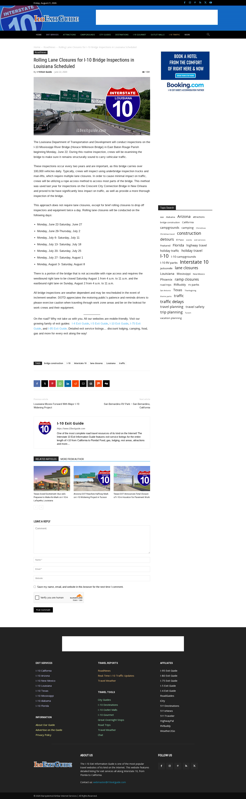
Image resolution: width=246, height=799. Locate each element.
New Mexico (199, 274)
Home (37, 47)
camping (188, 227)
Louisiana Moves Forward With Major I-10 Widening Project (56, 406)
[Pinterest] (195, 3)
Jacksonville (166, 268)
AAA (162, 217)
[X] (205, 3)
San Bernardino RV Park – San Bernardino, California (127, 406)
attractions (199, 217)
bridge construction (53, 363)
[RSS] (200, 3)
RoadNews (49, 47)
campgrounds (169, 227)
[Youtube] (210, 3)
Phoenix (166, 279)
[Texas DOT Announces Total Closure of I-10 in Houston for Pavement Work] (132, 478)
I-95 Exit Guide (57, 328)
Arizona (184, 216)
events (189, 240)
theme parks (166, 296)
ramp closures (187, 279)
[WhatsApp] (60, 383)
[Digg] (106, 383)
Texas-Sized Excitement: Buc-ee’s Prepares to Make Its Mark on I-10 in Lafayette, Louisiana (51, 497)
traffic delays (172, 301)
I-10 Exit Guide (44, 71)
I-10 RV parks (169, 262)
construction (189, 233)
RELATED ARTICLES (46, 459)
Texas (177, 290)
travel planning (171, 307)
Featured (165, 245)
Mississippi (184, 274)
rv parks (193, 284)
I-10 (68, 363)
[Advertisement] (157, 17)
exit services (199, 240)
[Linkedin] (67, 383)
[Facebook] (184, 3)
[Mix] (98, 383)
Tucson (188, 313)
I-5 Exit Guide (99, 323)
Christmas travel (167, 234)
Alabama (170, 217)
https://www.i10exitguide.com (71, 428)
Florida (178, 245)
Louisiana (110, 363)
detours (167, 239)
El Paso (180, 239)
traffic (122, 363)
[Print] (91, 383)
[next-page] (41, 507)
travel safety (195, 306)
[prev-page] (36, 507)
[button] (208, 35)
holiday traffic (169, 250)
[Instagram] (190, 3)
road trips (165, 284)
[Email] (83, 383)
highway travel (196, 245)
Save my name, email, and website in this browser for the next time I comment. (80, 586)
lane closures (96, 363)
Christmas (201, 228)
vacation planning (171, 318)
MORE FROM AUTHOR (72, 459)
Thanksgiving (190, 290)
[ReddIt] (75, 383)
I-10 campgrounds (183, 256)
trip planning (171, 312)
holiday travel (191, 250)
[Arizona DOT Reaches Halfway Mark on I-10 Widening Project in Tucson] (92, 478)
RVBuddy (180, 284)
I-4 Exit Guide (80, 323)
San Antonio (165, 290)
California (188, 222)
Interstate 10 (80, 363)
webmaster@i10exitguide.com (109, 782)
